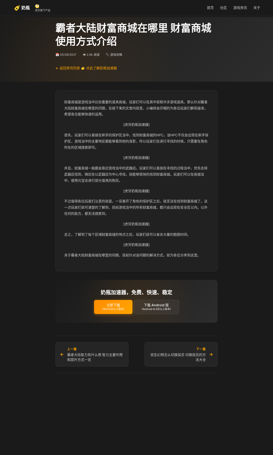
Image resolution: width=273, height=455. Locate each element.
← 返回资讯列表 (67, 68)
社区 (223, 8)
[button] (113, 307)
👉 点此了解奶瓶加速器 (99, 68)
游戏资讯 (240, 8)
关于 (256, 8)
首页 (210, 8)
